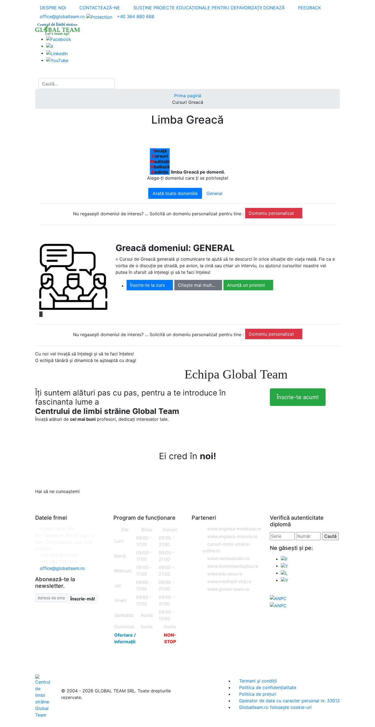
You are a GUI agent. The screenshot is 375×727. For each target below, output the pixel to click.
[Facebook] (58, 39)
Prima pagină (187, 95)
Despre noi (52, 7)
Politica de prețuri (257, 694)
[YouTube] (57, 60)
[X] (284, 566)
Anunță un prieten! (246, 285)
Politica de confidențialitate (267, 687)
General (214, 193)
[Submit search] (119, 84)
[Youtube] (284, 580)
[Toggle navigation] (40, 73)
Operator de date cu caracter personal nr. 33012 (289, 700)
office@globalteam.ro (62, 16)
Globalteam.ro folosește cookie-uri (275, 707)
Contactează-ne (99, 7)
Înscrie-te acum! (298, 397)
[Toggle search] (36, 84)
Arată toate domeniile (175, 193)
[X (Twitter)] (49, 46)
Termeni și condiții (257, 681)
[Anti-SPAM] (99, 16)
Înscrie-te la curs (148, 285)
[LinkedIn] (57, 53)
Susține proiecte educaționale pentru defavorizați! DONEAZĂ (208, 7)
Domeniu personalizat (272, 213)
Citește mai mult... (196, 285)
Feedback (309, 7)
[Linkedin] (284, 573)
